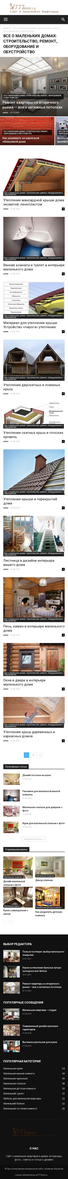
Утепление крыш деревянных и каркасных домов (29, 734)
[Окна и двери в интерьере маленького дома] (34, 659)
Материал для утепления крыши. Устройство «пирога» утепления (30, 325)
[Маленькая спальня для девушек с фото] (11, 811)
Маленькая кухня (11, 906)
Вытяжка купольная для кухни (39, 1042)
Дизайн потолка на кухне (36, 775)
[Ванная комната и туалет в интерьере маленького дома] (34, 239)
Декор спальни (44, 880)
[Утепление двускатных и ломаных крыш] (34, 360)
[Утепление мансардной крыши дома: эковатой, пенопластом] (34, 177)
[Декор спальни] (50, 866)
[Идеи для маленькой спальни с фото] (11, 827)
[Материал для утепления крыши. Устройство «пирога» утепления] (34, 300)
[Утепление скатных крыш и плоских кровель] (34, 415)
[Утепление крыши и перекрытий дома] (34, 472)
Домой (6, 28)
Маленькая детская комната (48, 907)
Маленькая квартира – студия (39, 1010)
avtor (5, 112)
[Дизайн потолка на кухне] (11, 779)
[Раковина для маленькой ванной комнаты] (11, 795)
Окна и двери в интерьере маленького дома (24, 682)
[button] (63, 19)
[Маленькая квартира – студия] (11, 1014)
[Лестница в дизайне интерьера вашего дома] (34, 536)
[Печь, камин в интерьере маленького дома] (34, 599)
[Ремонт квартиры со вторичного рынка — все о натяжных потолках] (34, 86)
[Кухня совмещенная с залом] (18, 897)
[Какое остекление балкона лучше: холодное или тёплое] (11, 972)
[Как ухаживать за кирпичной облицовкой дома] (27, 137)
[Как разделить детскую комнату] (50, 898)
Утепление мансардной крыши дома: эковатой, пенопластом (34, 202)
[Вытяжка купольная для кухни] (11, 1046)
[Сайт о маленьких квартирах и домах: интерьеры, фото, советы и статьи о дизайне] (34, 8)
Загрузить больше (33, 839)
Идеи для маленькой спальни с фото (43, 823)
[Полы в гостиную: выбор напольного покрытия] (11, 956)
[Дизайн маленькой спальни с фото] (18, 867)
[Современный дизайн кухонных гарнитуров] (11, 1030)
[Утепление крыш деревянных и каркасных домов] (34, 712)
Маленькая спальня (13, 877)
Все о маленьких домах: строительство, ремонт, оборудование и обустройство (32, 97)
